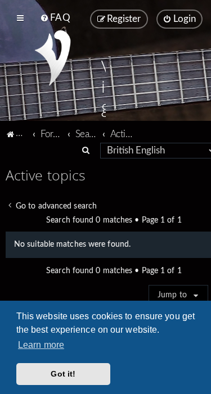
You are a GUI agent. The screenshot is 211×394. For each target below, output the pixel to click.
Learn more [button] (41, 345)
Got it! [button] (63, 373)
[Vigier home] (53, 58)
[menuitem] (55, 18)
